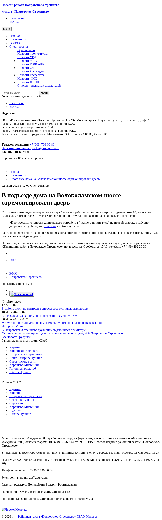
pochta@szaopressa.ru (45, 148)
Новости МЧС (27, 60)
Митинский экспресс (23, 350)
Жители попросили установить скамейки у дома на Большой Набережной (52, 322)
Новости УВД (26, 57)
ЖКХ (13, 260)
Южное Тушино (20, 372)
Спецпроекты (18, 46)
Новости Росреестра (31, 75)
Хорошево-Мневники (24, 365)
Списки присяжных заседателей (39, 85)
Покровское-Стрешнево (25, 277)
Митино (15, 392)
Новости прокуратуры (32, 53)
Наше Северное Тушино (25, 358)
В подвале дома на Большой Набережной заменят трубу (39, 315)
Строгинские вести (22, 361)
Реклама (15, 43)
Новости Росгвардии (31, 71)
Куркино (15, 347)
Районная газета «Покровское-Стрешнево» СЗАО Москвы (57, 516)
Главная (14, 35)
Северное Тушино (21, 399)
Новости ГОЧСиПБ (30, 64)
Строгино (16, 403)
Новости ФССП (28, 82)
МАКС (14, 21)
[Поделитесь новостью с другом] (22, 294)
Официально (26, 50)
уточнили (49, 226)
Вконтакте (16, 18)
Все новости (17, 39)
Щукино (15, 410)
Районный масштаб (22, 368)
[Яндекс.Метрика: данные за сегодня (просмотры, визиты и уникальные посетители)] (14, 509)
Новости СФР (26, 67)
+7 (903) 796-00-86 (28, 146)
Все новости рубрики (16, 337)
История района (12, 326)
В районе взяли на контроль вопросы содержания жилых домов (45, 308)
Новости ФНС (27, 78)
